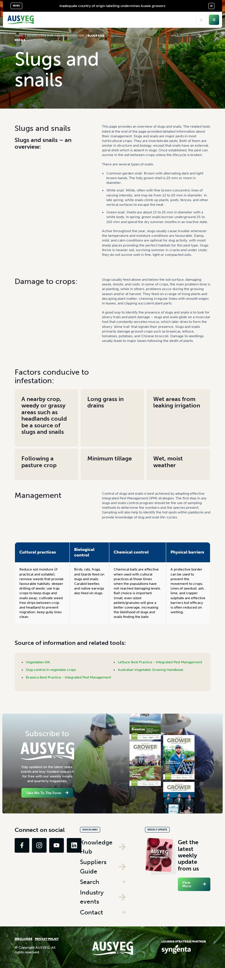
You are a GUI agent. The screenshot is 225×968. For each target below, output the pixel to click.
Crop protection (70, 35)
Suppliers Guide (93, 866)
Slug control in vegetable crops (51, 670)
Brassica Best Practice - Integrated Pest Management (68, 677)
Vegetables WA (38, 662)
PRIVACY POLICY (47, 938)
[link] (22, 845)
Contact (91, 912)
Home (19, 35)
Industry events (92, 897)
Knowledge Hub (40, 35)
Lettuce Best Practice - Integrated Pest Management (160, 662)
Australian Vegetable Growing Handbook (150, 670)
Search (89, 881)
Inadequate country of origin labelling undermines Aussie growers (112, 6)
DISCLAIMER (24, 938)
